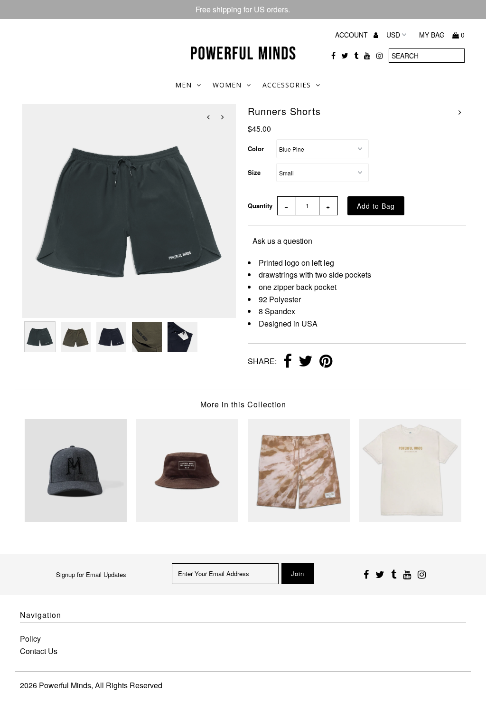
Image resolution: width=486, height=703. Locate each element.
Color (256, 148)
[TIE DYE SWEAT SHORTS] (299, 518)
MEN (183, 84)
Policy (30, 638)
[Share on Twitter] (306, 362)
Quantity (260, 205)
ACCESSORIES (286, 84)
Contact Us (38, 650)
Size (254, 172)
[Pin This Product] (325, 362)
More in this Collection (243, 404)
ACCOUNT (352, 34)
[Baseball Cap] (76, 518)
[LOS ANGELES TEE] (410, 518)
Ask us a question (282, 240)
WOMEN (227, 84)
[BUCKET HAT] (187, 518)
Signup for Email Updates (91, 574)
